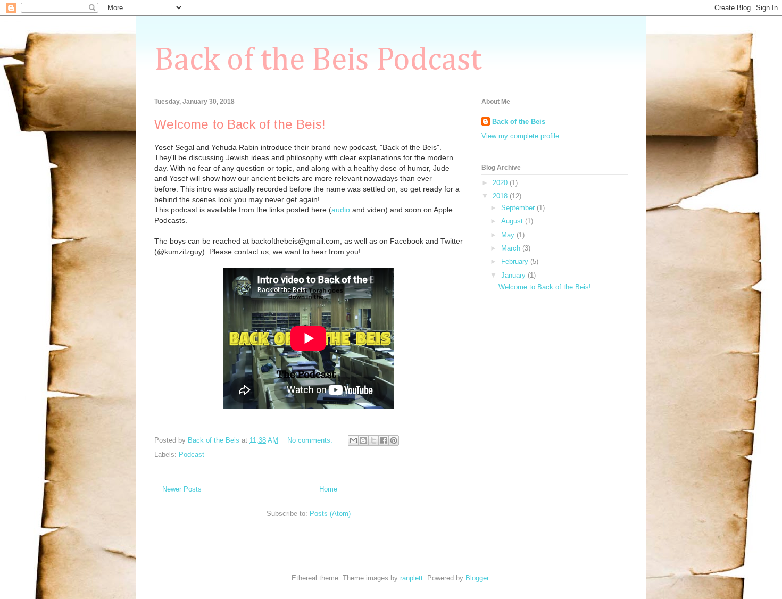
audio (340, 209)
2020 (501, 183)
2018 (501, 196)
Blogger (476, 578)
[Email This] (353, 440)
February (515, 261)
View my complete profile (520, 136)
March (511, 248)
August (513, 221)
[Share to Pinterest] (393, 440)
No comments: (311, 440)
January (514, 275)
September (519, 208)
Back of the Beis (518, 122)
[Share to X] (373, 440)
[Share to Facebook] (383, 440)
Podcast (191, 455)
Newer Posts (182, 489)
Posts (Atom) (330, 514)
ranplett (411, 578)
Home (328, 489)
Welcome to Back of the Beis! (240, 124)
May (509, 235)
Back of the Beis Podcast (318, 61)
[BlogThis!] (363, 440)
